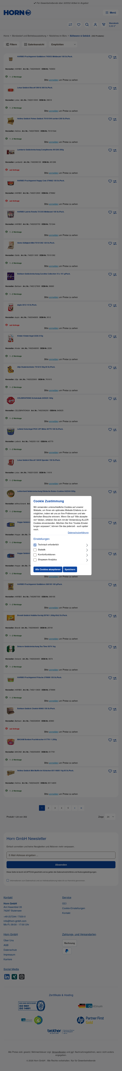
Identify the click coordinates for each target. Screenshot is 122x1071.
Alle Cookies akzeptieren (48, 569)
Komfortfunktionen (46, 554)
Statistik (41, 549)
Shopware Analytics (47, 559)
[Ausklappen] (87, 544)
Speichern (70, 569)
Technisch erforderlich (48, 544)
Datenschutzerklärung (78, 532)
